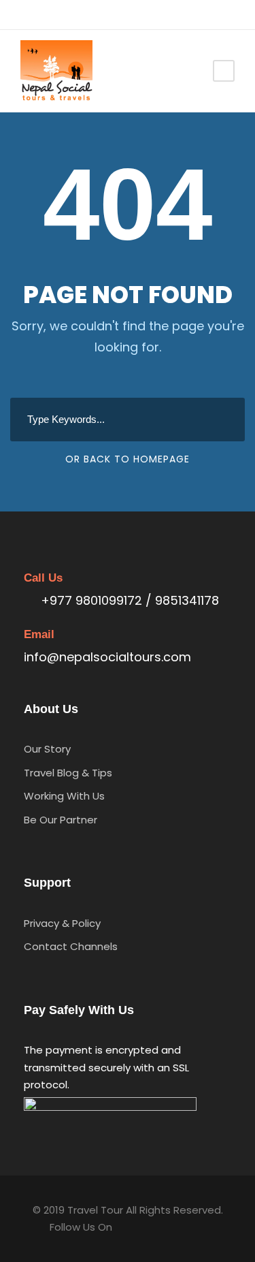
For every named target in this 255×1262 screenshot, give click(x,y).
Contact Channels (71, 946)
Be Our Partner (60, 820)
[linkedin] (47, 14)
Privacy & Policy (62, 923)
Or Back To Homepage (127, 459)
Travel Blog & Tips (68, 773)
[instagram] (108, 14)
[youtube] (88, 14)
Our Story (47, 749)
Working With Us (64, 796)
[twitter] (68, 14)
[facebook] (27, 14)
